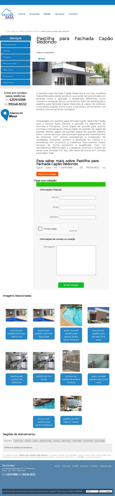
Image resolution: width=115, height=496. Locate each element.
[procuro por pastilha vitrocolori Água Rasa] (43, 314)
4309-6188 (86, 15)
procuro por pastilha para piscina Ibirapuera (43, 422)
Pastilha (6, 51)
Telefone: (55, 217)
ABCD (28, 441)
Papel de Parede (9, 44)
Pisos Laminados (9, 63)
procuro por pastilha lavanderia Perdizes (71, 379)
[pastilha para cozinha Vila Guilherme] (16, 360)
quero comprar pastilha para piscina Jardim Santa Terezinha (71, 335)
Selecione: (8, 441)
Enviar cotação (71, 285)
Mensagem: (50, 246)
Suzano (56, 441)
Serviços (59, 14)
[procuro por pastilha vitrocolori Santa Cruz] (16, 314)
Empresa (34, 14)
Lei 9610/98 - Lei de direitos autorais (88, 457)
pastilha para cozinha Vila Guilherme (17, 379)
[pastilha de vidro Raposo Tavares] (71, 402)
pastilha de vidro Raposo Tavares (71, 420)
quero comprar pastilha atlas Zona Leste (98, 379)
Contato (73, 14)
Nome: (56, 197)
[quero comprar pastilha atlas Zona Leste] (98, 360)
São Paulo (66, 441)
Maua (35, 441)
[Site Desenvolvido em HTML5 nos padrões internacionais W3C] (92, 491)
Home (21, 14)
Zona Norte (88, 441)
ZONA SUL (18, 441)
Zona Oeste (99, 441)
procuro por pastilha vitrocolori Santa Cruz (16, 333)
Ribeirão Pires (45, 441)
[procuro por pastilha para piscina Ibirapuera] (43, 402)
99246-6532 (106, 15)
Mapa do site (105, 466)
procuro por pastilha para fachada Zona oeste (98, 335)
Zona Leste (77, 441)
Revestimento (8, 82)
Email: (56, 207)
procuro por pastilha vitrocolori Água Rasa (44, 333)
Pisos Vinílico (8, 70)
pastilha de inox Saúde (43, 378)
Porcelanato (8, 76)
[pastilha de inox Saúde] (43, 360)
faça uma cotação (47, 174)
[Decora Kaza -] (7, 12)
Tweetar (41, 58)
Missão (47, 14)
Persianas (7, 57)
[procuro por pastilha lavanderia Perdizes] (71, 360)
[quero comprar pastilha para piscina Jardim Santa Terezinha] (71, 314)
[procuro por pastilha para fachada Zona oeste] (98, 314)
